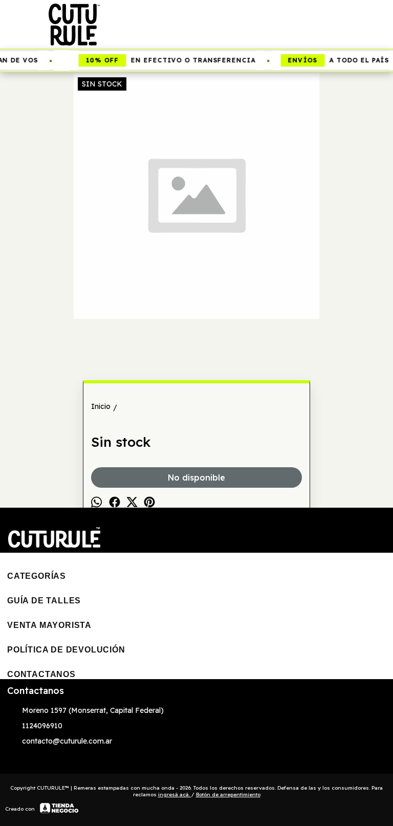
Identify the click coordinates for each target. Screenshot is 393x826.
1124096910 (42, 725)
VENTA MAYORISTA (49, 625)
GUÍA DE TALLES (44, 600)
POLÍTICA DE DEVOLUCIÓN (66, 649)
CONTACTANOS (41, 674)
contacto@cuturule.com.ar (67, 741)
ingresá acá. (174, 794)
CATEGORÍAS (36, 576)
